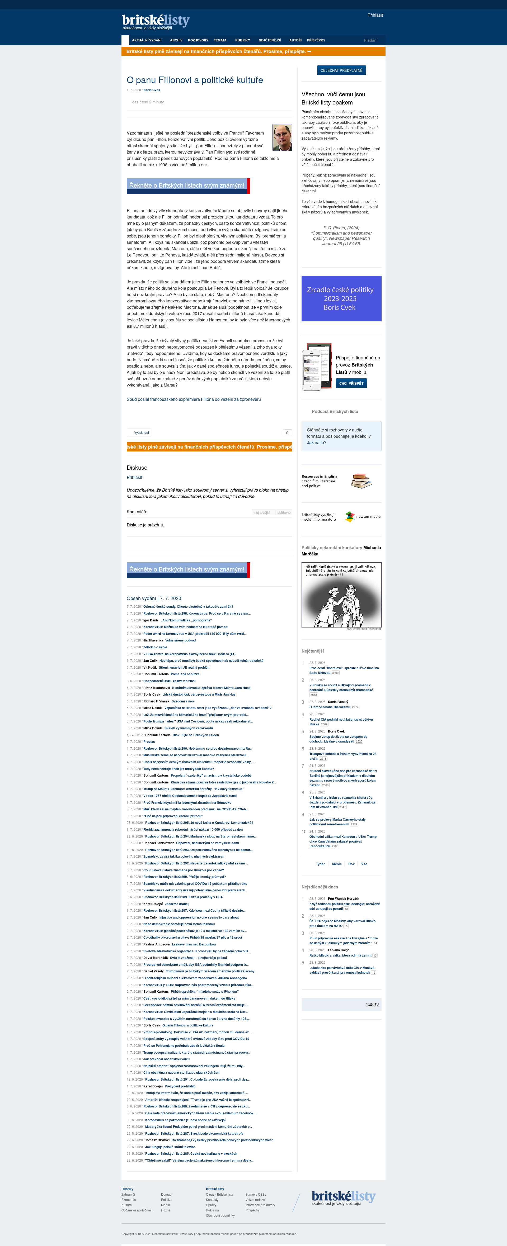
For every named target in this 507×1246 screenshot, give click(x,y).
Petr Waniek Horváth (343, 898)
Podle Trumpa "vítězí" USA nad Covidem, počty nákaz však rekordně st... (198, 721)
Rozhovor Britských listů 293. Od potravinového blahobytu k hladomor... (198, 849)
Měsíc (337, 863)
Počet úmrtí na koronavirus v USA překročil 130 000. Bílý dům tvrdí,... (195, 633)
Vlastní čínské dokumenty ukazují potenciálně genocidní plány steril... (195, 890)
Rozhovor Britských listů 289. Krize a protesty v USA (183, 897)
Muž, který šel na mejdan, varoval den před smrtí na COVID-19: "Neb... (195, 809)
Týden (321, 863)
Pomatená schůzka (185, 674)
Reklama (212, 1210)
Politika (166, 1199)
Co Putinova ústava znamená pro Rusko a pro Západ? (183, 870)
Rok (351, 863)
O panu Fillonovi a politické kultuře (188, 1025)
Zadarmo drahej (177, 903)
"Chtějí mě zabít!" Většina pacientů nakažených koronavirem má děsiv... (199, 1160)
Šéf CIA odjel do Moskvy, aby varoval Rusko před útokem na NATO (342, 923)
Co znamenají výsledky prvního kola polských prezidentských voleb (222, 1140)
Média (165, 1204)
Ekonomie (128, 1199)
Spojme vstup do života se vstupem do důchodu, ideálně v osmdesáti (338, 739)
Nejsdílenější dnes (320, 887)
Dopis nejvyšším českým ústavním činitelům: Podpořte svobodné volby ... (198, 761)
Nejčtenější (313, 651)
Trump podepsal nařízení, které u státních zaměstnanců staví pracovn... (196, 1052)
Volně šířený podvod (180, 640)
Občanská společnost (136, 1210)
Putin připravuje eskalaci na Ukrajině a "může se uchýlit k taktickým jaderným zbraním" (343, 940)
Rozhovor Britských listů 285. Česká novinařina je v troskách (191, 1153)
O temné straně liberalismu (333, 707)
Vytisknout (141, 432)
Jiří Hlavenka (153, 640)
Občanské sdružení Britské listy (172, 1233)
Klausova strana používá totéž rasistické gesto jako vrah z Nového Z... (223, 782)
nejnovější (262, 512)
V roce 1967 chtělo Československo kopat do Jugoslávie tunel (190, 795)
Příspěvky (316, 40)
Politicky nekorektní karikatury (341, 550)
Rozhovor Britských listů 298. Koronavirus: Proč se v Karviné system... (197, 613)
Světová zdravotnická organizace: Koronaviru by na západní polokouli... (196, 951)
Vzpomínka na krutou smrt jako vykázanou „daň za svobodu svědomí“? (218, 707)
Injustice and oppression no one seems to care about (199, 917)
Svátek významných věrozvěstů (189, 728)
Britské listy (158, 22)
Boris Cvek (151, 89)
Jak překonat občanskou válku (166, 1059)
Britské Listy (344, 1198)
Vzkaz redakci (256, 1199)
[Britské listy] (188, 187)
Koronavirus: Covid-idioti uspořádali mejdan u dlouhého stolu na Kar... (195, 1011)
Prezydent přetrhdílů (180, 1086)
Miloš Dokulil (152, 707)
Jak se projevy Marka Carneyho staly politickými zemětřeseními (337, 821)
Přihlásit (375, 15)
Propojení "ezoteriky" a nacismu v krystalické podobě (211, 775)
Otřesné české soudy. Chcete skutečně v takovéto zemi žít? (188, 606)
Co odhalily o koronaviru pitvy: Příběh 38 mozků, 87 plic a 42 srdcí (192, 937)
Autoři (295, 40)
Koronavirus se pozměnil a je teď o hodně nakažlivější (185, 1119)
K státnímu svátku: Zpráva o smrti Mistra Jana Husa (211, 687)
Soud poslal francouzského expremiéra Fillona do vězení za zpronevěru (194, 399)
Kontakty (212, 1199)
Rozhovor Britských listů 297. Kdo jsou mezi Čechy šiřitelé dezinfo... (194, 910)
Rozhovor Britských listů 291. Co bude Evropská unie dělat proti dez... (197, 1079)
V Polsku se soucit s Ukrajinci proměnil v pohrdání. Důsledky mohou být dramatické (341, 690)
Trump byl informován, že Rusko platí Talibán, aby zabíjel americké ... (196, 1092)
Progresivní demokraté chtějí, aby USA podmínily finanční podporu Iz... (195, 964)
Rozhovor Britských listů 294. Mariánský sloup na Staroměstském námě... (200, 836)
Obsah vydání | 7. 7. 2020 (154, 598)
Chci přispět (351, 383)
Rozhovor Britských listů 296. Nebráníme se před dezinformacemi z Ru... (197, 748)
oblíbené (284, 512)
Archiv (176, 40)
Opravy (211, 1204)
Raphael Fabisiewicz (158, 842)
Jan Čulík (150, 660)
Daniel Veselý (153, 971)
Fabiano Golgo (338, 950)
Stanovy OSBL (256, 1194)
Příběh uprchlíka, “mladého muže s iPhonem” (205, 991)
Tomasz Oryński (157, 1140)
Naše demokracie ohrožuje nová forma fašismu (179, 923)
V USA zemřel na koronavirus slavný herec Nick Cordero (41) (189, 653)
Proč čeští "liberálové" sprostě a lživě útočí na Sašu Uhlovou (344, 670)
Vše (364, 863)
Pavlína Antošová (156, 944)
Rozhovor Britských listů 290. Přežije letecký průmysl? (184, 876)
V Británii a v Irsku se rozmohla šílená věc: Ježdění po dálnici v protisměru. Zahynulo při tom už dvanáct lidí (342, 802)
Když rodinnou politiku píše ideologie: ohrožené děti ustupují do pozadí (344, 906)
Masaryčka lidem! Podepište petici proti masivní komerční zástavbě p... (198, 1126)
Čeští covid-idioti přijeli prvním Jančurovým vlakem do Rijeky (189, 998)
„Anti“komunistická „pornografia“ (186, 620)
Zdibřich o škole (155, 647)
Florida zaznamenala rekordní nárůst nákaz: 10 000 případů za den (193, 829)
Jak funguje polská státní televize (170, 1146)
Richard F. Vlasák (156, 701)
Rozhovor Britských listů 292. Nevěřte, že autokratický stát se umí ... (196, 863)
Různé (166, 1210)
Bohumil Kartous (156, 674)
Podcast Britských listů (335, 411)
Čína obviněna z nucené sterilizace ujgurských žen (181, 1072)
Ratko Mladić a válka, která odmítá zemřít (343, 955)
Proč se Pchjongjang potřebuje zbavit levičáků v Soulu (183, 1045)
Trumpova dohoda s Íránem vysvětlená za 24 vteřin (343, 756)
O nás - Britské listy (219, 1194)
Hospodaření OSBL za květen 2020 (169, 680)
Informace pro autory (260, 1204)
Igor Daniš (151, 620)
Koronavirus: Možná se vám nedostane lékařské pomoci (185, 626)
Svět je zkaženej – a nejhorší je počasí (198, 957)
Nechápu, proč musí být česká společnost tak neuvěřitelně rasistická (211, 660)
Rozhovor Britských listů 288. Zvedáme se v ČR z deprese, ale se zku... (196, 1106)
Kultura (126, 1204)
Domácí (166, 1194)
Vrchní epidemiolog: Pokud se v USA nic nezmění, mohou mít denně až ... (197, 1032)
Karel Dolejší (153, 903)
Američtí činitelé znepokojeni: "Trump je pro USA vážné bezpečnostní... (198, 1099)
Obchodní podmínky (220, 1215)
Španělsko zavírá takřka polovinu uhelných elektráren (183, 856)
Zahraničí (128, 1194)
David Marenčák (155, 957)
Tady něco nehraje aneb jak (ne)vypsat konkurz (178, 768)
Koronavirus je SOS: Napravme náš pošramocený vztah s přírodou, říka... (198, 984)
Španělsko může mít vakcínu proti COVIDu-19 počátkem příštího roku (195, 883)
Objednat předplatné (342, 70)
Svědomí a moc (183, 701)
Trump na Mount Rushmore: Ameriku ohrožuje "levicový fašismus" (193, 788)
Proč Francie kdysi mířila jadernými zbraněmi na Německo (187, 802)
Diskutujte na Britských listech (196, 735)
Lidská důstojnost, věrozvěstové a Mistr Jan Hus (199, 694)
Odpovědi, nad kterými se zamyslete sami (207, 842)
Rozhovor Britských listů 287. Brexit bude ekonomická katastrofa (194, 1133)
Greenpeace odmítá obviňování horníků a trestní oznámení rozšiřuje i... (196, 1004)
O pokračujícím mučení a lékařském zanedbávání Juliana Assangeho (195, 978)
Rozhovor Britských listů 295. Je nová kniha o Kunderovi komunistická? (199, 822)
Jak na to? (316, 442)
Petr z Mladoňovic (156, 687)
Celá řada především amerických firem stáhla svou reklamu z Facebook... (200, 1113)
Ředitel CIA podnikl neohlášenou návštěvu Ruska (341, 721)
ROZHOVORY (198, 40)
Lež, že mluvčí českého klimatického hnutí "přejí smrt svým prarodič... (195, 714)
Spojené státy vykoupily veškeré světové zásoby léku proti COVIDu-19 (196, 1038)
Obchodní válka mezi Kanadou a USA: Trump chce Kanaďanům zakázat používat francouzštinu (343, 841)
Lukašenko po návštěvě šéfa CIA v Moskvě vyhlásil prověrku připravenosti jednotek (342, 970)
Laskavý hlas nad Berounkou (194, 944)
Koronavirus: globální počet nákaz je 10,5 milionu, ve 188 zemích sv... (195, 930)
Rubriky (243, 40)
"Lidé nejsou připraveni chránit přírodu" (173, 816)
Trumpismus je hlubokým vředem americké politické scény (210, 971)
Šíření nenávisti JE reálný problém (184, 667)
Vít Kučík (150, 667)
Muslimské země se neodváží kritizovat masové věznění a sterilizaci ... (196, 755)
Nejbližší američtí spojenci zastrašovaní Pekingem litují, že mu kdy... (194, 1065)
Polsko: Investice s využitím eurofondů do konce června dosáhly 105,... (196, 1018)
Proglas (149, 741)
